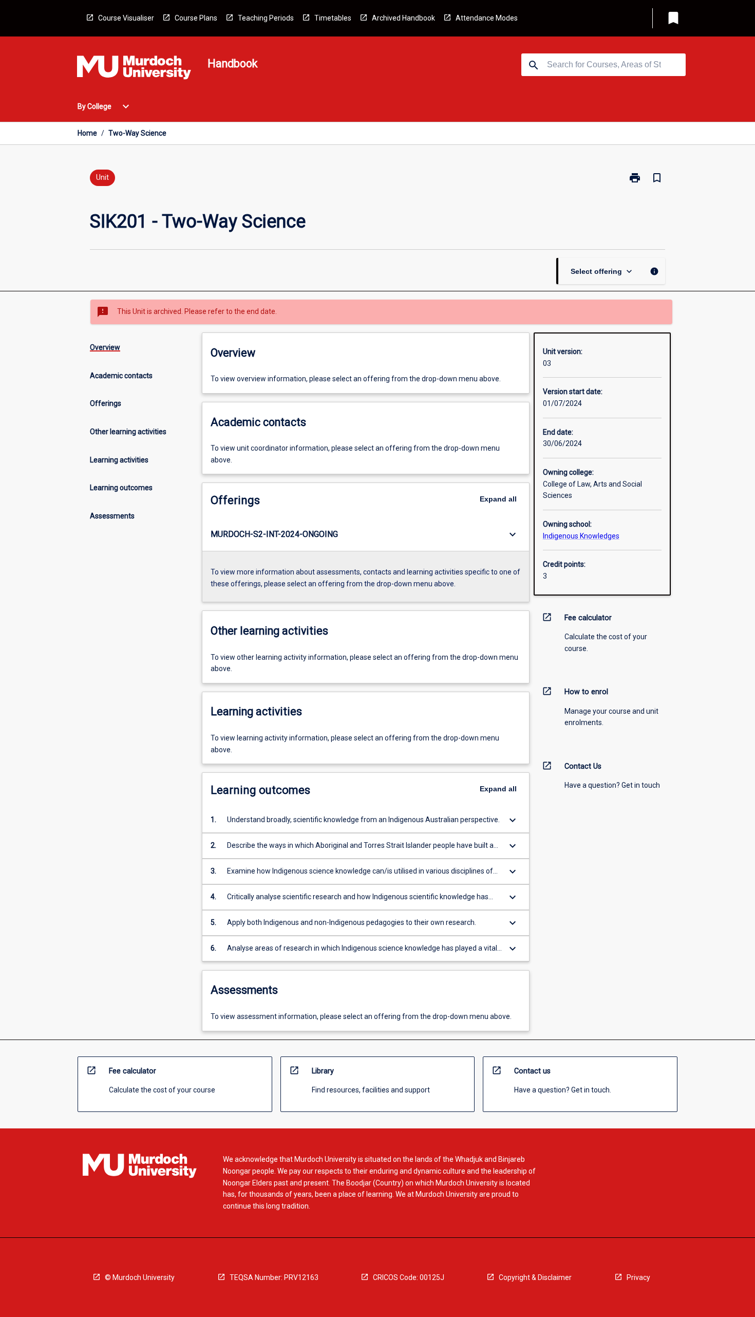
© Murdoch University (140, 1277)
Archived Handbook (403, 18)
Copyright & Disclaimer (535, 1277)
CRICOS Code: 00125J (408, 1277)
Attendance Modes (487, 18)
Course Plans (196, 18)
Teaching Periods (266, 18)
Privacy (638, 1277)
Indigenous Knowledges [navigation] (581, 536)
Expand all (498, 499)
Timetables (332, 18)
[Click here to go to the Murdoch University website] (134, 69)
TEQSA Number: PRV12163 (274, 1277)
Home (87, 133)
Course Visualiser (126, 18)
